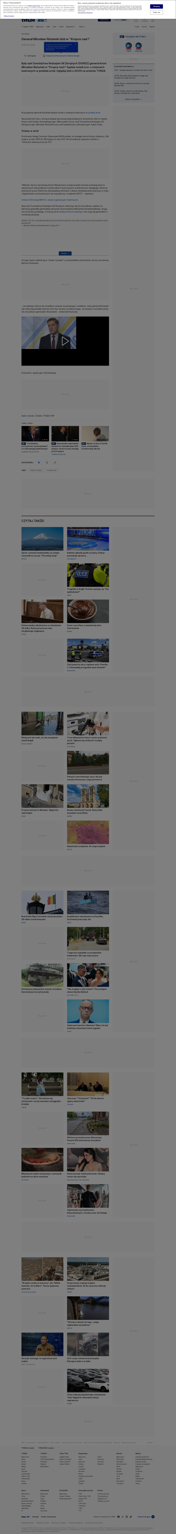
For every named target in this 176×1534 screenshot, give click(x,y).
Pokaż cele (156, 12)
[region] (88, 9)
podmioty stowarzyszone (34, 5)
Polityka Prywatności (9, 16)
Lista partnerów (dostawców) (85, 12)
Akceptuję (156, 6)
